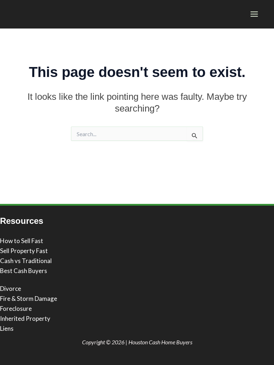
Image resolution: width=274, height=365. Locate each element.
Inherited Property (25, 318)
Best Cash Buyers (23, 270)
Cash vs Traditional (26, 260)
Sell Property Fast (24, 251)
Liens (7, 328)
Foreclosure (16, 308)
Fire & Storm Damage (28, 298)
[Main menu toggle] (254, 14)
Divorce (10, 288)
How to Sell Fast (21, 241)
